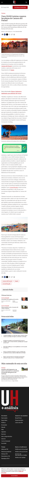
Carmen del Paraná (6, 66)
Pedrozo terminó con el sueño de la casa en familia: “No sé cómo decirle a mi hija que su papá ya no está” (15, 341)
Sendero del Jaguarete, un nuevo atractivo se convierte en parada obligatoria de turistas (10, 372)
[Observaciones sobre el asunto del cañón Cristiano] (25, 307)
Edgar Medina (15, 380)
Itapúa (12, 70)
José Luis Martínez (15, 311)
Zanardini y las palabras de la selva (9, 299)
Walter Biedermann (15, 301)
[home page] (14, 2)
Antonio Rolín (8, 290)
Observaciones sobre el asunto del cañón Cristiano (9, 308)
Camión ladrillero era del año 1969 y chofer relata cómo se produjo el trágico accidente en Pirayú (15, 336)
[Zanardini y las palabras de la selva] (25, 299)
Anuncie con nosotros (21, 415)
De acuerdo (14, 475)
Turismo (3, 13)
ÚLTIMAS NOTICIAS (20, 7)
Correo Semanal (5, 298)
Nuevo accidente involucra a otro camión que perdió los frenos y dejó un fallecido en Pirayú (14, 352)
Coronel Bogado (14, 187)
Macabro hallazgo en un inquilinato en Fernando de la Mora (15, 347)
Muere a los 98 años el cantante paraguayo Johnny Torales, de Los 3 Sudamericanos (13, 357)
